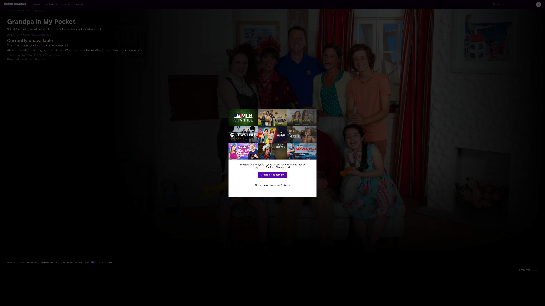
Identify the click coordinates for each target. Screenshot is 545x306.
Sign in (286, 185)
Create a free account (272, 175)
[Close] (313, 112)
